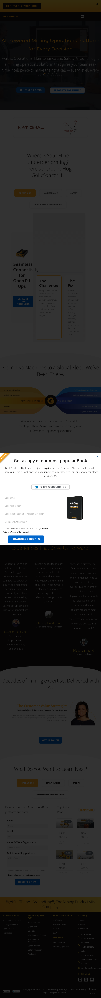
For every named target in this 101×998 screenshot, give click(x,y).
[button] (97, 456)
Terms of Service (18, 532)
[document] (50, 499)
